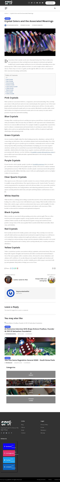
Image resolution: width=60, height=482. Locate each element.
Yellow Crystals (10, 93)
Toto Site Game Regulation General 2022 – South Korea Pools (30, 360)
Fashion (31, 382)
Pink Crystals (9, 79)
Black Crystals (9, 90)
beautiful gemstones (38, 164)
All (31, 374)
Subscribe (50, 2)
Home (6, 13)
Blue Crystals (9, 81)
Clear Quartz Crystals (11, 86)
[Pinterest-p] (11, 433)
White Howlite (10, 88)
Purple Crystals (10, 84)
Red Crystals (9, 91)
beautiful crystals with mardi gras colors (42, 152)
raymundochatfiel (11, 334)
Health (31, 391)
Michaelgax (9, 362)
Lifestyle (31, 399)
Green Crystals (10, 83)
